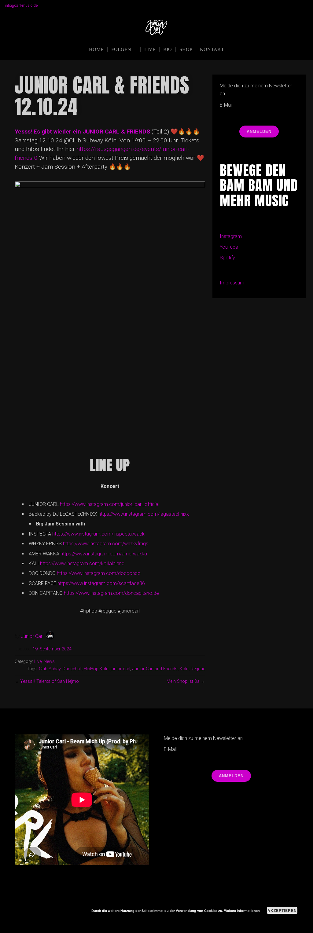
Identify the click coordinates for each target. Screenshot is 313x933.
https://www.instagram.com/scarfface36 (101, 583)
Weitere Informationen (242, 910)
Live (150, 49)
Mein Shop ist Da (183, 681)
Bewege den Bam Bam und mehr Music (259, 185)
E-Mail (226, 105)
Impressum (232, 283)
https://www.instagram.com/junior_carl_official (109, 504)
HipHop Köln (96, 668)
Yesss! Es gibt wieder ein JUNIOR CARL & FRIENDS (82, 131)
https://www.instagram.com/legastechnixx (143, 514)
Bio (167, 49)
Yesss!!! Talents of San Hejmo (49, 681)
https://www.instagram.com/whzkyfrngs (105, 544)
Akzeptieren (282, 910)
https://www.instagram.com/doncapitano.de (111, 593)
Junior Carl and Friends (155, 668)
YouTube (229, 247)
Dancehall (72, 668)
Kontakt (212, 49)
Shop (185, 49)
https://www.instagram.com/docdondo (99, 573)
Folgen (121, 49)
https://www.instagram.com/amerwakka (104, 554)
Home (96, 49)
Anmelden (259, 131)
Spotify (227, 258)
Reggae (198, 668)
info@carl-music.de (21, 5)
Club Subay (50, 668)
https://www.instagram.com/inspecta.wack (98, 534)
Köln (184, 668)
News (49, 661)
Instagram (231, 236)
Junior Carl (32, 636)
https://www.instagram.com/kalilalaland (82, 563)
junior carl (120, 668)
